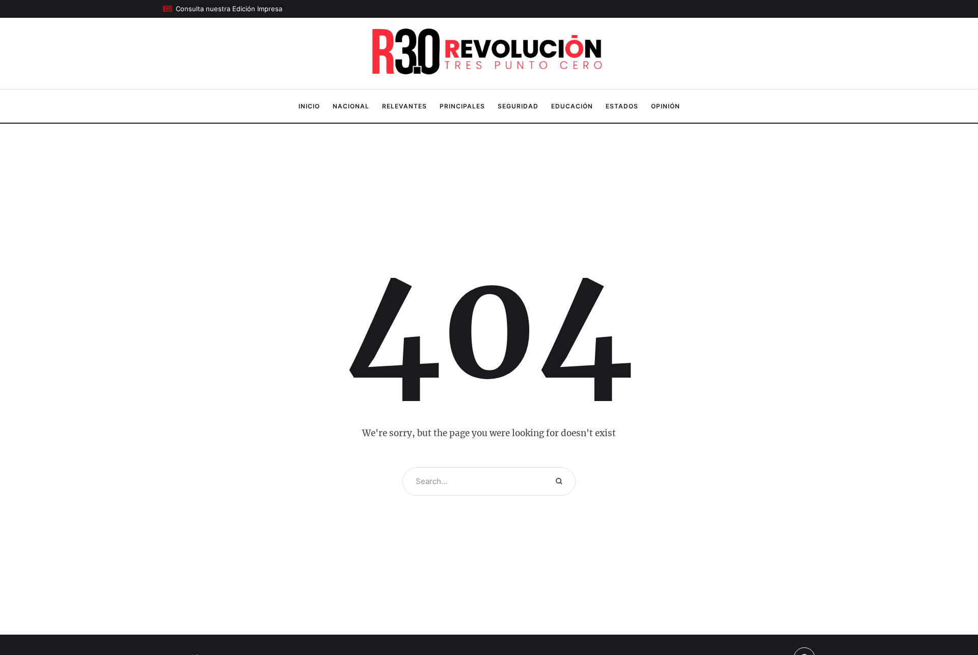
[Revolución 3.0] (489, 53)
